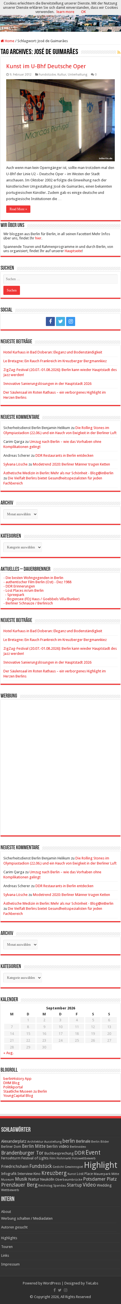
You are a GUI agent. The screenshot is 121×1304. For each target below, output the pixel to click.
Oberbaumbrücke (68, 1179)
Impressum (10, 1264)
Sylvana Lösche (15, 464)
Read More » (18, 209)
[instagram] (70, 321)
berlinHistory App (17, 1078)
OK (83, 12)
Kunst (72, 1174)
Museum (7, 1179)
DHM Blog (11, 1083)
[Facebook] (50, 321)
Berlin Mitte (34, 1146)
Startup (74, 1185)
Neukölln (47, 1179)
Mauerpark (102, 1174)
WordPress (52, 1283)
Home (9, 41)
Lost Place (85, 1174)
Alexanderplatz (13, 1141)
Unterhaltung (77, 74)
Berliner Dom (11, 1147)
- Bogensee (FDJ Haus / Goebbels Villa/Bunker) (41, 599)
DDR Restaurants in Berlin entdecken (64, 455)
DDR (79, 1153)
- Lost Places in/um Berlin (23, 590)
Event (93, 1152)
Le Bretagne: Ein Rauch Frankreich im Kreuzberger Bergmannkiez (55, 361)
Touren (7, 1247)
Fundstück (40, 1166)
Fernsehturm (11, 1158)
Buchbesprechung (58, 1153)
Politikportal (13, 1087)
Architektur (35, 1142)
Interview (25, 1174)
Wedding (104, 1185)
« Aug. (8, 1053)
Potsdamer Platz (100, 1179)
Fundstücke (47, 74)
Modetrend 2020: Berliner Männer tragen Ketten (71, 464)
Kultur (61, 74)
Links (5, 1255)
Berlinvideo (78, 1147)
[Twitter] (60, 321)
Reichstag (45, 1185)
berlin (68, 1141)
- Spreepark (13, 595)
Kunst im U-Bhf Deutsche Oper (46, 66)
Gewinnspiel (74, 1167)
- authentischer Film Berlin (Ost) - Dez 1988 (37, 582)
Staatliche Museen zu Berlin (25, 1091)
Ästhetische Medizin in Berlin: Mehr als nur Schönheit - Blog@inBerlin (58, 473)
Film (53, 1158)
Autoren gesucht (14, 1227)
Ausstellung (53, 1142)
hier (38, 238)
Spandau (59, 1185)
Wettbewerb (10, 1190)
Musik (21, 1179)
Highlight (100, 1165)
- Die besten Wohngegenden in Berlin (33, 578)
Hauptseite (73, 251)
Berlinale (83, 1141)
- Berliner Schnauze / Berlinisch (28, 603)
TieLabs (92, 1283)
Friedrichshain (14, 1166)
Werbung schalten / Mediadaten (27, 1218)
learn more (65, 12)
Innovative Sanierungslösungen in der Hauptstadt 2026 (47, 383)
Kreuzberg (54, 1173)
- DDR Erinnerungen (19, 586)
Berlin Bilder (100, 1142)
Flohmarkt (64, 1158)
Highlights (9, 1238)
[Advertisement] (60, 763)
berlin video (57, 1146)
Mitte (115, 1174)
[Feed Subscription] (118, 52)
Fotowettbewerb (84, 1158)
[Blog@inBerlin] (60, 16)
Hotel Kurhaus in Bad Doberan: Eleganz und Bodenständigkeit (52, 352)
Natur (33, 1179)
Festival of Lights (35, 1158)
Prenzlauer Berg (19, 1185)
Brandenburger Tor (22, 1153)
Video (89, 1185)
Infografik (9, 1174)
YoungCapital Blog (18, 1095)
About (6, 1211)
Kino (37, 1174)
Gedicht (58, 1167)
